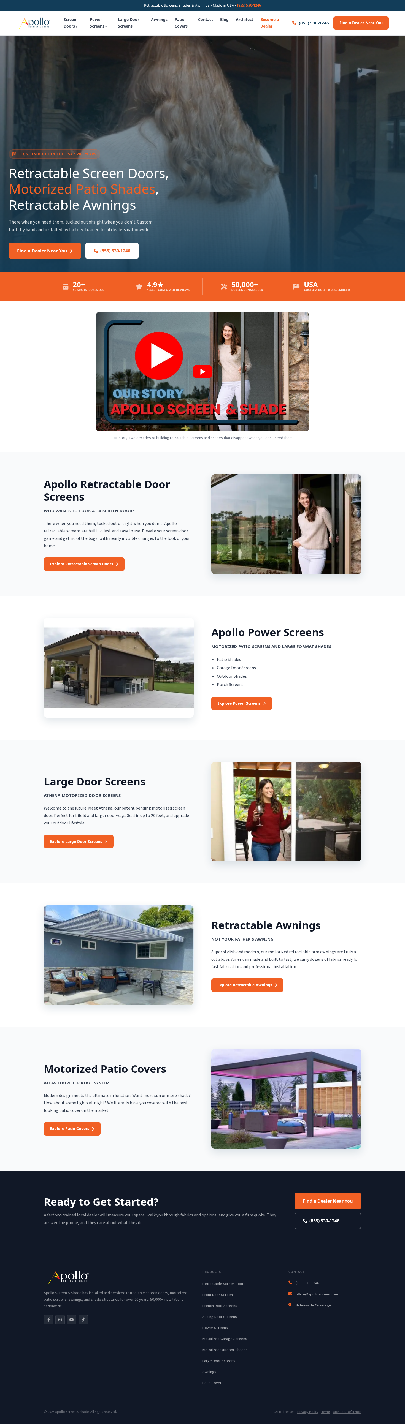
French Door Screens (219, 1306)
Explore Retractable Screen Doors (81, 564)
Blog (224, 19)
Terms (325, 1411)
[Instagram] (60, 1319)
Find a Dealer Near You (361, 22)
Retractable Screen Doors (223, 1284)
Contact (205, 19)
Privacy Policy (307, 1411)
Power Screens (97, 23)
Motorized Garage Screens (224, 1339)
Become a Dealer (269, 23)
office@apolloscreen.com (317, 1294)
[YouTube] (71, 1319)
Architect (244, 19)
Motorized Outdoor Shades (225, 1350)
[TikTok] (83, 1319)
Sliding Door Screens (219, 1317)
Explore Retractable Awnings (244, 984)
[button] (202, 371)
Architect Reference (347, 1411)
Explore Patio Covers (69, 1128)
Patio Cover (212, 1383)
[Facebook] (48, 1319)
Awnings (159, 19)
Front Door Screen (217, 1295)
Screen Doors (70, 23)
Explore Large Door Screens (76, 841)
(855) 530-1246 (249, 5)
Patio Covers (181, 23)
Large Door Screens (128, 23)
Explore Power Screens (239, 703)
